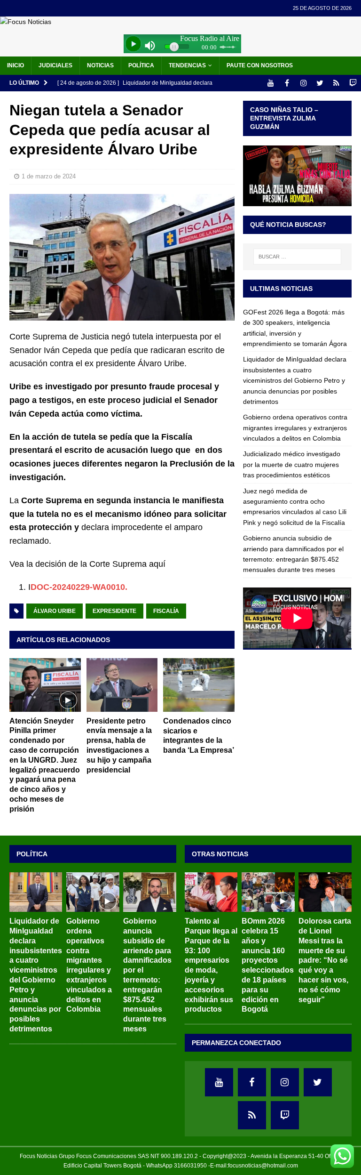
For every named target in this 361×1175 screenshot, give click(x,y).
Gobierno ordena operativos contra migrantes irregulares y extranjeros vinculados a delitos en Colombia (295, 427)
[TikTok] (336, 83)
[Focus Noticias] (25, 21)
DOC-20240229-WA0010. (79, 587)
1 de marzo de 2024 (49, 176)
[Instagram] (303, 83)
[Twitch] (353, 83)
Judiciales (55, 65)
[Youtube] (270, 83)
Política (141, 65)
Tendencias (187, 65)
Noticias (100, 65)
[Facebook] (287, 83)
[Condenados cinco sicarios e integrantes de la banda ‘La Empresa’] (199, 685)
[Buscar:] (297, 257)
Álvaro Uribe (54, 611)
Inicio (15, 65)
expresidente (114, 611)
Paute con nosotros (260, 65)
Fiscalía (166, 611)
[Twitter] (320, 83)
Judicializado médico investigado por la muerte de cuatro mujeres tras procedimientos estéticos (291, 464)
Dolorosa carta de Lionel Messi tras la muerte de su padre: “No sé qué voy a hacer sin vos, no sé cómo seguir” (324, 960)
